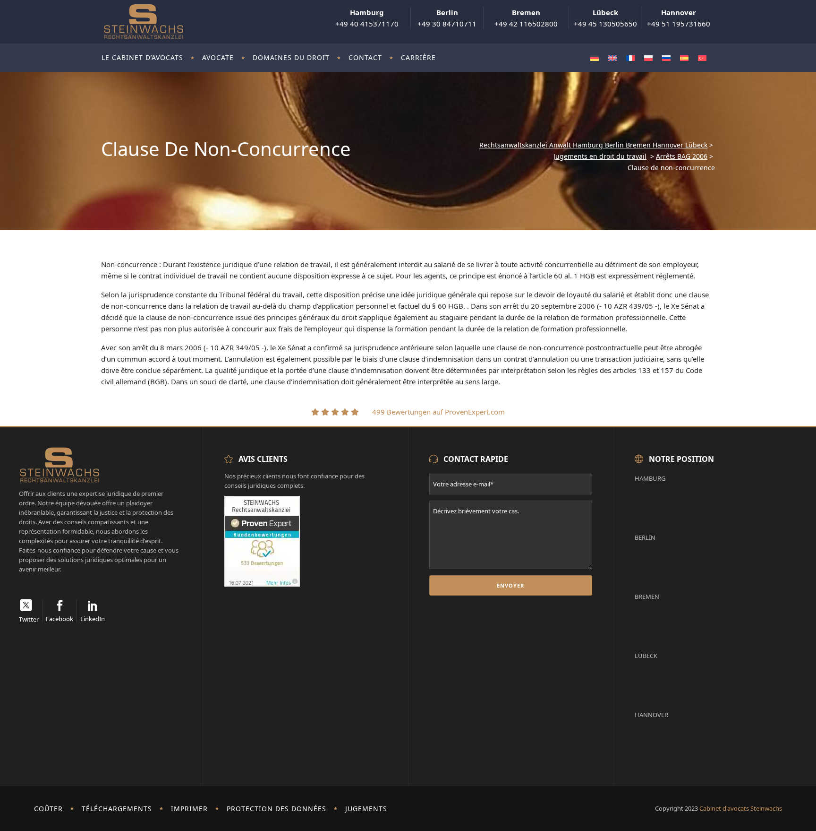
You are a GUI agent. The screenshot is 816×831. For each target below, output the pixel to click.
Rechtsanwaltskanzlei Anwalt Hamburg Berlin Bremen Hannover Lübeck (593, 145)
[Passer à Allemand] (595, 58)
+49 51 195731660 (678, 18)
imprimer (189, 808)
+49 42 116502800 (526, 18)
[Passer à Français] (630, 58)
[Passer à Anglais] (612, 58)
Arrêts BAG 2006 (681, 156)
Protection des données (276, 808)
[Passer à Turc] (702, 58)
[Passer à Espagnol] (684, 58)
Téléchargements (117, 808)
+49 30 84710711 (446, 18)
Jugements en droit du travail (599, 156)
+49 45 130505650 (605, 18)
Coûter (48, 808)
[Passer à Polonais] (648, 58)
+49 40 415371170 (367, 18)
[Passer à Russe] (666, 58)
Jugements (366, 808)
